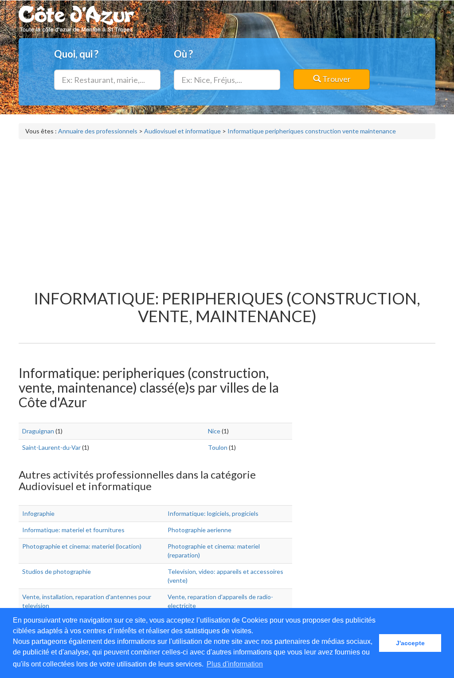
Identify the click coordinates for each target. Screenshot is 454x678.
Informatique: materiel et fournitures (73, 530)
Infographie (38, 513)
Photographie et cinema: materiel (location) (81, 546)
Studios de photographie (56, 571)
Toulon (217, 447)
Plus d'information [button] (235, 664)
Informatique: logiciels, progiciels (213, 513)
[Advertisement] (227, 210)
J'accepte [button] (410, 643)
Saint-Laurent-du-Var (51, 447)
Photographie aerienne (199, 530)
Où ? (183, 54)
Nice (214, 431)
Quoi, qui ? (76, 54)
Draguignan (38, 431)
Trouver (336, 79)
